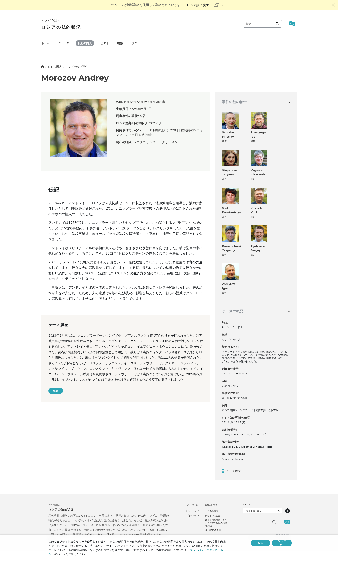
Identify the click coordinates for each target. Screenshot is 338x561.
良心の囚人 (85, 43)
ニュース (63, 43)
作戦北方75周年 (213, 530)
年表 (55, 390)
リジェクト (282, 543)
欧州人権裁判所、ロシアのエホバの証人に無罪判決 (216, 523)
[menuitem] (45, 43)
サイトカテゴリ (253, 510)
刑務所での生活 (212, 515)
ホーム (45, 43)
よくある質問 (211, 511)
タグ (134, 43)
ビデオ (104, 43)
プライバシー (192, 515)
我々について (192, 511)
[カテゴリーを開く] (287, 510)
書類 (120, 43)
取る (260, 543)
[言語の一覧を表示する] (218, 5)
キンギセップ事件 (77, 66)
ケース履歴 (234, 471)
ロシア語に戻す (198, 5)
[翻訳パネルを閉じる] (333, 5)
